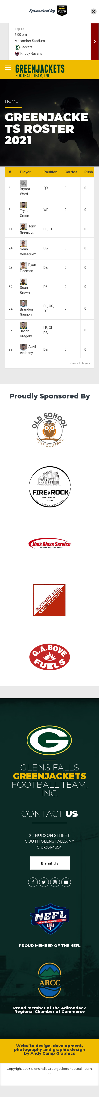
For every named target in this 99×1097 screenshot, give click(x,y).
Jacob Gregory (26, 333)
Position (50, 172)
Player (25, 172)
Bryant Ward (25, 191)
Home (11, 101)
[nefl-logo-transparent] (49, 918)
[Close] (94, 12)
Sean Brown (25, 290)
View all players (80, 363)
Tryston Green (25, 213)
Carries (71, 172)
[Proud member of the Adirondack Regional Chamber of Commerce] (49, 980)
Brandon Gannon (26, 311)
